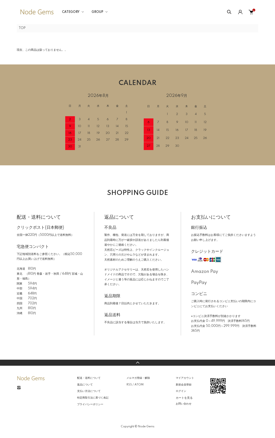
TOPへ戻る (137, 363)
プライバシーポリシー (90, 404)
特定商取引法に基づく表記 (93, 397)
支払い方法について (89, 391)
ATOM (139, 384)
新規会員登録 (183, 384)
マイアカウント (185, 378)
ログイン (181, 391)
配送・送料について (89, 378)
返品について (85, 384)
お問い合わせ (183, 403)
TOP (22, 28)
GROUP (97, 12)
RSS (129, 384)
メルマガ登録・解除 (138, 378)
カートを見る (184, 398)
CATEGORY (71, 12)
